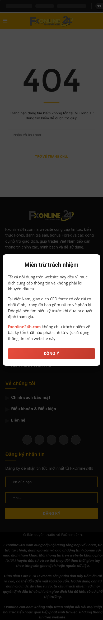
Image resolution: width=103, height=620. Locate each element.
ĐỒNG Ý (51, 353)
